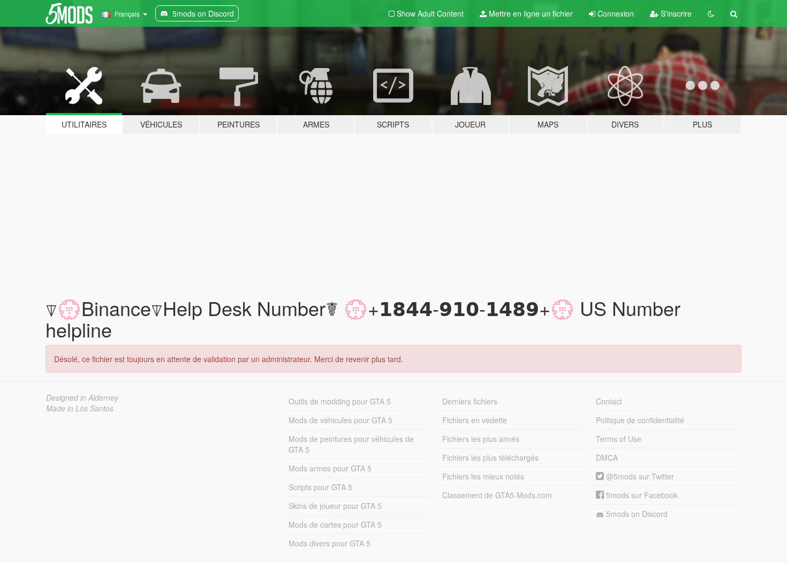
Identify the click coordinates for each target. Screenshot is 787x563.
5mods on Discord (636, 513)
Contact (609, 401)
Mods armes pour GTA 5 (330, 468)
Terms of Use (618, 438)
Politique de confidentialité (640, 420)
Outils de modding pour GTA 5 (340, 401)
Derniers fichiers (469, 401)
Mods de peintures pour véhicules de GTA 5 (351, 444)
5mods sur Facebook (641, 495)
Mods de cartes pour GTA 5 (335, 524)
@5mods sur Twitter (639, 476)
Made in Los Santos (79, 408)
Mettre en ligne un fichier (530, 13)
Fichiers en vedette (474, 420)
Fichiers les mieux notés (483, 476)
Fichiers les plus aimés (480, 438)
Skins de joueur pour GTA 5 (335, 505)
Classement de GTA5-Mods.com (497, 495)
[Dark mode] (711, 13)
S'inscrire (675, 13)
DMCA (607, 457)
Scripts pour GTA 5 (320, 487)
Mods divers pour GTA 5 (329, 543)
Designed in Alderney (82, 397)
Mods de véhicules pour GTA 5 (340, 420)
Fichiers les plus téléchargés (490, 457)
